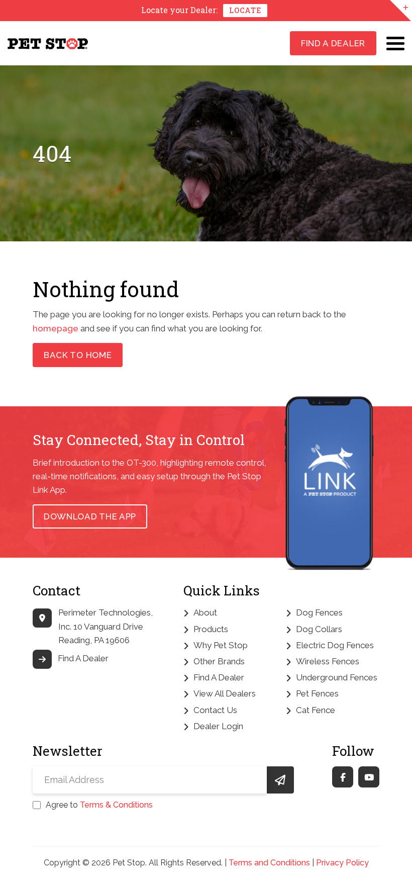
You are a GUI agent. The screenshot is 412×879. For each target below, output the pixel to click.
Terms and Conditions (269, 862)
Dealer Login (218, 726)
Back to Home (78, 355)
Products (210, 629)
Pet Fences (317, 693)
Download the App (90, 516)
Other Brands (219, 661)
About (205, 612)
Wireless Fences (327, 661)
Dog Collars (319, 629)
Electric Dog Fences (335, 645)
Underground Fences (336, 677)
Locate (245, 10)
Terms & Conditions (116, 805)
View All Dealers (224, 693)
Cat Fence (315, 710)
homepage (55, 328)
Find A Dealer (333, 43)
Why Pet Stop (220, 645)
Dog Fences (319, 612)
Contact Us (215, 710)
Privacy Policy (342, 862)
